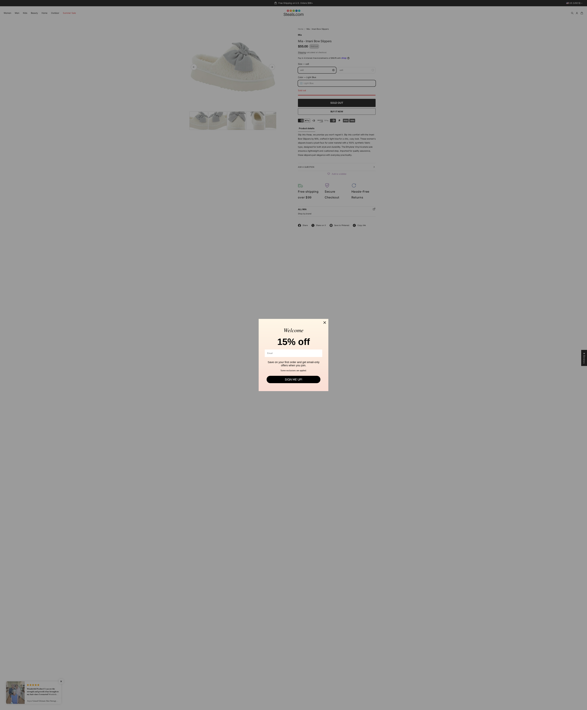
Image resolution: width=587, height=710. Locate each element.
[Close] (324, 322)
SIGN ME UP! (293, 379)
